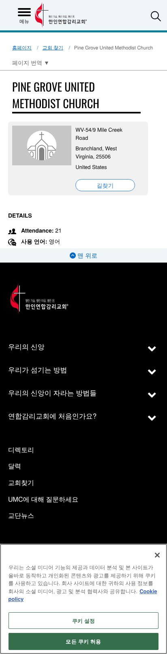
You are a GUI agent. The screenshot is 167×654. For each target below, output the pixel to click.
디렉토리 (21, 450)
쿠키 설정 (83, 620)
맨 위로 (86, 255)
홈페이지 (22, 47)
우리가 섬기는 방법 (37, 369)
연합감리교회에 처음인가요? (52, 415)
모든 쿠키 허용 (83, 641)
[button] (156, 16)
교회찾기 (21, 483)
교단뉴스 (21, 515)
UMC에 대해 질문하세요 (43, 499)
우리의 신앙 (26, 346)
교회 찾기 (53, 47)
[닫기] (157, 555)
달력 (14, 466)
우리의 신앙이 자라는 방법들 (52, 392)
